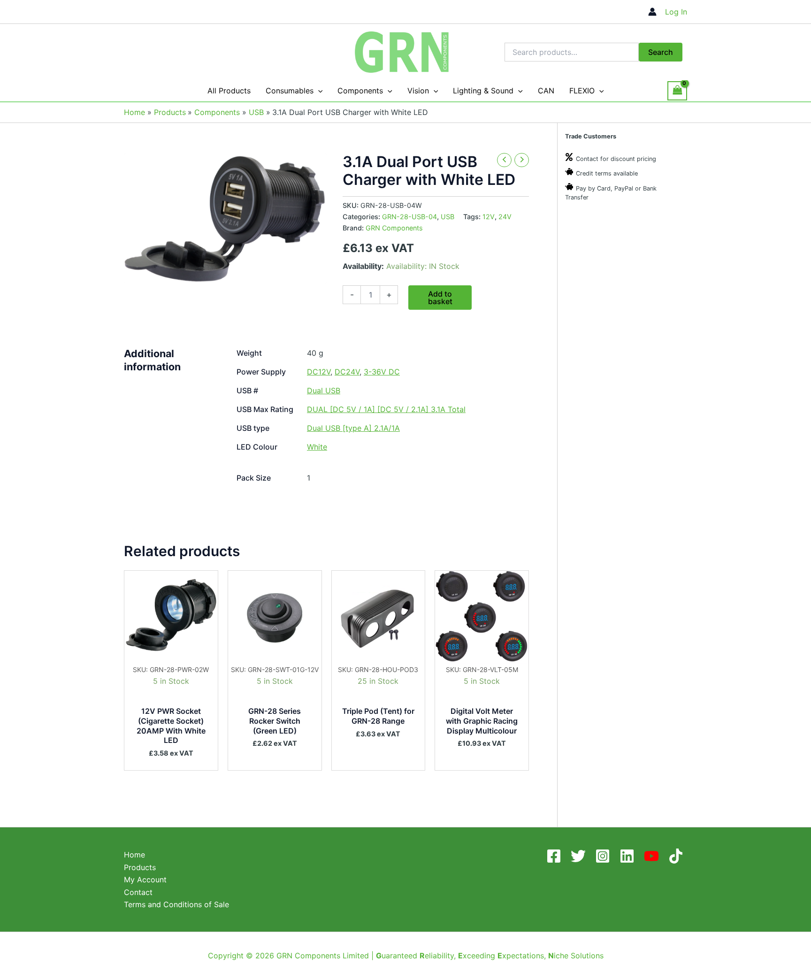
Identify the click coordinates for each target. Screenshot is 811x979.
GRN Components (394, 228)
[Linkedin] (629, 856)
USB (447, 217)
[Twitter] (580, 856)
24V (505, 217)
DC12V (318, 371)
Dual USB (323, 390)
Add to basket (440, 297)
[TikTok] (677, 856)
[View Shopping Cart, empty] (677, 90)
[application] (318, 90)
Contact (138, 892)
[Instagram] (604, 856)
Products (140, 867)
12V (488, 217)
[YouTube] (653, 856)
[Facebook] (555, 856)
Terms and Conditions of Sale (176, 904)
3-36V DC (382, 371)
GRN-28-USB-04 (409, 217)
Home (134, 854)
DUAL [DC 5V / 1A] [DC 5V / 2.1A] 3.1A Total (386, 409)
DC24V (347, 371)
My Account (145, 879)
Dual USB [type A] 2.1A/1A (353, 428)
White (317, 446)
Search (660, 52)
